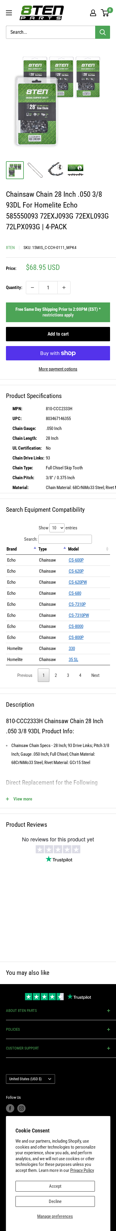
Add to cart (58, 334)
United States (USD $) (25, 1079)
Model (73, 549)
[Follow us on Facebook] (10, 1108)
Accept (55, 1186)
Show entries (58, 528)
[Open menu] (9, 12)
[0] (105, 12)
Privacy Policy (82, 1170)
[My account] (93, 13)
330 (72, 648)
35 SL (73, 659)
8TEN (10, 247)
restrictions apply (58, 315)
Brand (12, 549)
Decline (55, 1201)
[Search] (102, 32)
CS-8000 (76, 626)
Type (42, 549)
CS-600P (76, 560)
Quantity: (14, 287)
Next (95, 675)
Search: (30, 539)
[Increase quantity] (64, 287)
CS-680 (75, 593)
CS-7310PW (79, 615)
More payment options (58, 369)
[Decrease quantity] (32, 287)
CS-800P (76, 637)
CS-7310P (77, 604)
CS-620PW (78, 582)
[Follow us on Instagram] (21, 1108)
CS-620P (76, 571)
